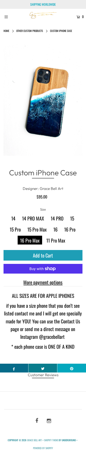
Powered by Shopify (43, 448)
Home (6, 31)
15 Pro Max (37, 229)
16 (55, 229)
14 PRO (57, 218)
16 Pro (69, 229)
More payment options (42, 282)
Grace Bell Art (35, 440)
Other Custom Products (29, 31)
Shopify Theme (51, 440)
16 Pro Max (30, 240)
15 (72, 218)
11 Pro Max (55, 240)
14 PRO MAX (33, 218)
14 (13, 218)
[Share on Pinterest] (71, 368)
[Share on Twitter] (42, 368)
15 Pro (15, 229)
